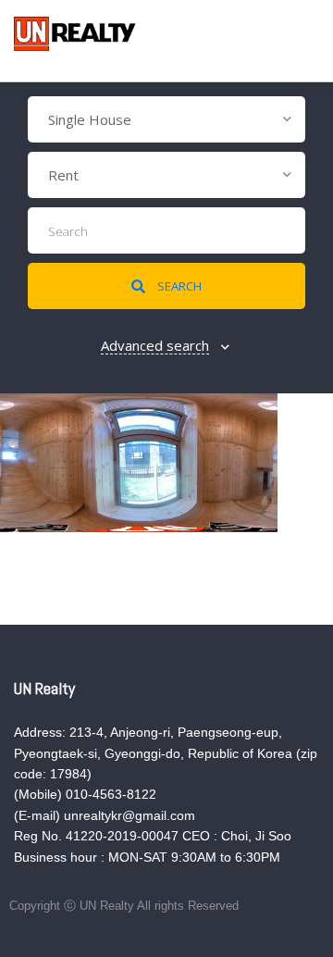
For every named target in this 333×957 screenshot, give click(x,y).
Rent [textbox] (63, 175)
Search (178, 286)
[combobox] (166, 119)
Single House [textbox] (89, 119)
